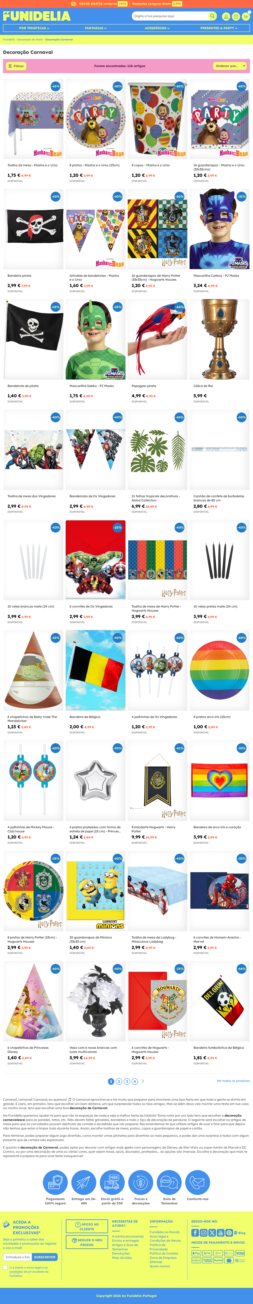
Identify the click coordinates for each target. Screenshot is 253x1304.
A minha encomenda (128, 1236)
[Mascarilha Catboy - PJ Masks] (219, 229)
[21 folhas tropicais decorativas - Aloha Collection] (158, 449)
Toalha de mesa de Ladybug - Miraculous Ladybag (154, 939)
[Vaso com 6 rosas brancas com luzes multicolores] (96, 1001)
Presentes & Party (217, 28)
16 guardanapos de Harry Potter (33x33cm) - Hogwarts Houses (156, 278)
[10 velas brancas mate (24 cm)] (33, 560)
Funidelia (9, 39)
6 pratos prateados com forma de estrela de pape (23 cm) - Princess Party (95, 829)
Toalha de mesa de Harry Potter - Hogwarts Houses (156, 608)
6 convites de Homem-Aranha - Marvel (217, 939)
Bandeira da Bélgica (85, 717)
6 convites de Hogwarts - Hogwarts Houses (150, 1050)
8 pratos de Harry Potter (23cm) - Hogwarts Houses (32, 939)
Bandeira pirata (19, 276)
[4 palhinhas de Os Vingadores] (158, 670)
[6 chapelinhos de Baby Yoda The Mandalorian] (33, 670)
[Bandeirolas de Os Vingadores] (96, 449)
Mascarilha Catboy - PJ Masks (216, 276)
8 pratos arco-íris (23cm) (212, 717)
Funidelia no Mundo (165, 1232)
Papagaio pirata (144, 386)
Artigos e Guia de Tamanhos (125, 1247)
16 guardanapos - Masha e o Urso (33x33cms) (219, 167)
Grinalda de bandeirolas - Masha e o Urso (94, 278)
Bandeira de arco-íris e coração (217, 827)
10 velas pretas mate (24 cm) (215, 606)
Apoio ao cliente (89, 1226)
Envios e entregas (125, 1240)
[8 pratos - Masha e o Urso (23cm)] (96, 119)
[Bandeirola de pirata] (33, 339)
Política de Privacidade (159, 1247)
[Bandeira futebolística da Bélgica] (219, 1001)
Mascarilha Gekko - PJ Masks (92, 386)
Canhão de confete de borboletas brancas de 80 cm (219, 498)
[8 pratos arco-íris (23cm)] (219, 670)
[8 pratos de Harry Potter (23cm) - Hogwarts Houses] (33, 891)
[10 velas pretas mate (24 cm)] (219, 560)
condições (16, 1271)
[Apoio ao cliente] (236, 16)
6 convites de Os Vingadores (91, 606)
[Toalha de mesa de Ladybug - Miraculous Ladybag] (158, 891)
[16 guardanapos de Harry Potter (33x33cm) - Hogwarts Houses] (158, 229)
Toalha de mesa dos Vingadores (32, 496)
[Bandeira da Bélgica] (96, 670)
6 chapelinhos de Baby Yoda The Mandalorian (32, 719)
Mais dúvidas (122, 1258)
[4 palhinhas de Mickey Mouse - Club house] (33, 780)
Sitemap (156, 1262)
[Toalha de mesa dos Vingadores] (33, 449)
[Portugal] (195, 1233)
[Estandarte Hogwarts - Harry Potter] (158, 780)
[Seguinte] (143, 1081)
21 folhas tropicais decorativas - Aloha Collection (156, 498)
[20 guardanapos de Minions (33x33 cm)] (96, 891)
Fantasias (94, 28)
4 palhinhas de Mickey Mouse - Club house (31, 829)
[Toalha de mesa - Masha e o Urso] (33, 119)
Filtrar (19, 66)
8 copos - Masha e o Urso (151, 165)
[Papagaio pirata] (158, 339)
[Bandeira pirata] (33, 229)
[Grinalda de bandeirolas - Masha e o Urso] (96, 229)
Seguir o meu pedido (89, 1242)
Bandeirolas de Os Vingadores (92, 496)
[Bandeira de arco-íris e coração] (219, 780)
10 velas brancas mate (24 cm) (31, 606)
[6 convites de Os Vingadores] (96, 560)
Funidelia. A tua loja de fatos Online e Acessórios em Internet (37, 16)
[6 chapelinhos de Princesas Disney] (33, 1001)
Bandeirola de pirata (23, 386)
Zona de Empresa (163, 1258)
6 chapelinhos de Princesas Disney (28, 1050)
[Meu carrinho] (246, 16)
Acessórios (155, 28)
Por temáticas (32, 28)
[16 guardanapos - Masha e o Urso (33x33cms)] (219, 119)
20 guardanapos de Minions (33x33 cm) (91, 939)
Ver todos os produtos (233, 1081)
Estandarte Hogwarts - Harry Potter (153, 829)
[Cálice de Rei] (219, 339)
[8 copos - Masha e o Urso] (158, 119)
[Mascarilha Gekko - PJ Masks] (96, 339)
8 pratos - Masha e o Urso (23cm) (95, 165)
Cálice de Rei (203, 386)
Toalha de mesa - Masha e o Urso (33, 165)
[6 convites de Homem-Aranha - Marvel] (219, 891)
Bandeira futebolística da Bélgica (219, 1048)
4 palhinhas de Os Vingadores (154, 717)
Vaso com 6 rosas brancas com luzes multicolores (93, 1050)
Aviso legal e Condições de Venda (165, 1238)
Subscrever (44, 1257)
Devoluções (121, 1253)
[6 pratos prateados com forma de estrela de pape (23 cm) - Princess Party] (96, 780)
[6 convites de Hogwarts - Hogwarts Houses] (158, 1001)
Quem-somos (160, 1266)
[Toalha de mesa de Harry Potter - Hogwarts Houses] (158, 560)
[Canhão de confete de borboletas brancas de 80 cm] (219, 449)
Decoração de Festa (30, 39)
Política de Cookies (164, 1253)
